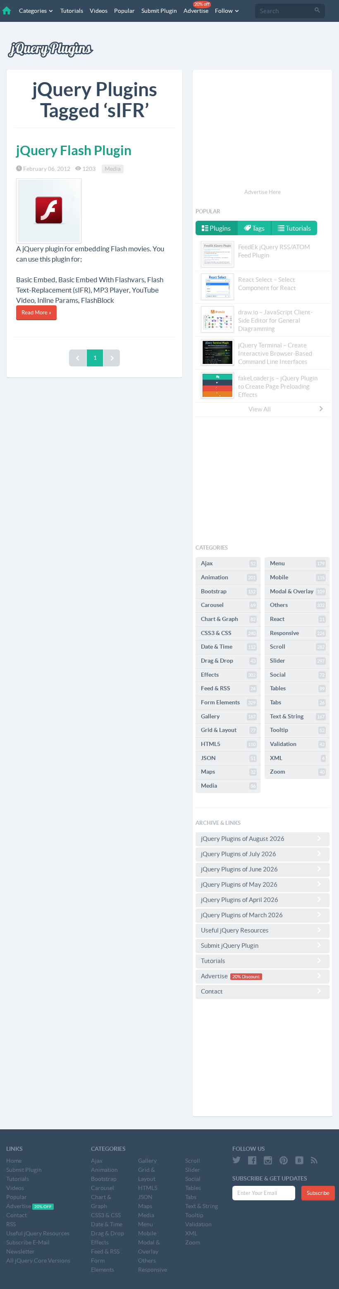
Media (113, 168)
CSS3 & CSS (228, 633)
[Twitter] (236, 1160)
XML (297, 758)
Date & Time (228, 646)
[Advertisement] (262, 130)
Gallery (228, 716)
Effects (228, 674)
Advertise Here (262, 192)
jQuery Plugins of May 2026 (239, 884)
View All (259, 409)
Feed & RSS (228, 688)
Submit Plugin (159, 10)
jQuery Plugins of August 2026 (242, 838)
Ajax (228, 563)
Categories (33, 10)
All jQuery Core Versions (38, 1260)
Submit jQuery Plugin (229, 945)
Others (297, 605)
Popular (124, 10)
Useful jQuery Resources (235, 930)
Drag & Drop (228, 660)
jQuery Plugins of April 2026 (239, 899)
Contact (212, 991)
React (297, 619)
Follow (224, 10)
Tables (297, 688)
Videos (98, 10)
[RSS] (314, 1160)
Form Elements (228, 702)
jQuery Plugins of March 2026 (242, 914)
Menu (297, 563)
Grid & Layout (228, 730)
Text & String (297, 716)
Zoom (297, 771)
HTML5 (228, 744)
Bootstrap (228, 591)
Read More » (36, 312)
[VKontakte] (299, 1160)
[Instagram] (268, 1160)
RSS (11, 1224)
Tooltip (297, 730)
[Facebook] (252, 1160)
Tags (258, 228)
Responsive (297, 633)
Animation (228, 577)
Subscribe (318, 1193)
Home (13, 1160)
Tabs (297, 702)
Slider (297, 660)
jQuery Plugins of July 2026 (238, 853)
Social (297, 674)
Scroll (297, 646)
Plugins (219, 228)
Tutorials (71, 10)
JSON (228, 758)
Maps (228, 771)
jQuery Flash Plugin (73, 150)
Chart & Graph (228, 619)
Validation (297, 744)
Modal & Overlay (297, 591)
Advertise (197, 8)
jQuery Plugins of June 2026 (239, 869)
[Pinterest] (283, 1160)
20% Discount (246, 976)
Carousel (228, 605)
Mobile (297, 577)
